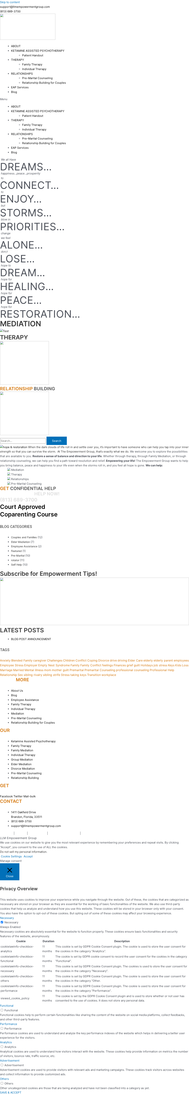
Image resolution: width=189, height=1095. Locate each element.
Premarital (77, 670)
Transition (94, 675)
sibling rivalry (33, 675)
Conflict (81, 660)
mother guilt (60, 670)
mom (47, 670)
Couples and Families (24, 537)
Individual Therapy (34, 69)
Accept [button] (28, 856)
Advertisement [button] (9, 1060)
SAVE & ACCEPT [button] (10, 1092)
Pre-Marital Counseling (37, 78)
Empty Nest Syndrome (54, 665)
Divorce (103, 660)
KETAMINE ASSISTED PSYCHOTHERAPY (37, 50)
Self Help (16, 564)
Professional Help (162, 670)
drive (113, 660)
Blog (14, 92)
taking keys (78, 675)
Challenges (54, 660)
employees (181, 660)
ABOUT (16, 46)
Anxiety (5, 660)
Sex (20, 675)
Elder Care (135, 660)
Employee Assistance (24, 546)
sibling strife (51, 675)
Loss (185, 665)
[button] (94, 99)
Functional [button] (6, 1005)
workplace (109, 675)
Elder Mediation (20, 541)
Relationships (37, 833)
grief (130, 665)
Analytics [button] (6, 1042)
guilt (137, 665)
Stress (65, 675)
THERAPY (17, 60)
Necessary (11, 922)
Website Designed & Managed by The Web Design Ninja (118, 833)
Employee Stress (11, 665)
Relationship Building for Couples (44, 82)
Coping (92, 660)
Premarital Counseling (100, 670)
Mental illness (34, 670)
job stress (160, 665)
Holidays (147, 665)
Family (75, 665)
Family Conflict (90, 665)
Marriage (6, 670)
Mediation (6, 833)
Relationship (8, 675)
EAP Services (20, 87)
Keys (171, 665)
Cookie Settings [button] (11, 856)
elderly (148, 660)
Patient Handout (32, 55)
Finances (120, 665)
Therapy (20, 833)
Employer (30, 665)
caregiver (39, 660)
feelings (107, 665)
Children (69, 660)
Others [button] (4, 1079)
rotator (15, 560)
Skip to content (10, 2)
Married (18, 670)
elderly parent (163, 660)
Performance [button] (8, 1024)
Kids (178, 665)
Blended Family (21, 660)
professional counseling (132, 670)
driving (122, 660)
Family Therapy (32, 64)
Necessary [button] (7, 918)
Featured (16, 550)
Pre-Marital (18, 555)
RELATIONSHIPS (22, 73)
